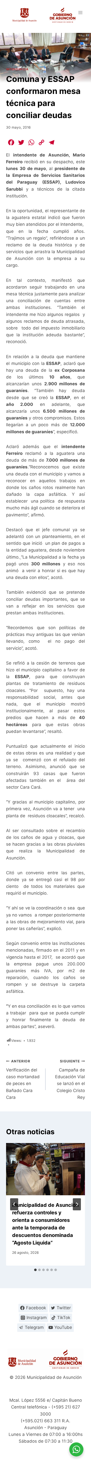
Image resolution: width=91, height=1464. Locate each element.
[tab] (35, 1270)
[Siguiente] (77, 1204)
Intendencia (17, 69)
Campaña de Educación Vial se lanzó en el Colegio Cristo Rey (70, 1079)
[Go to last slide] (14, 1204)
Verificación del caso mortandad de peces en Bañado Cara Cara (23, 1079)
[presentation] (45, 1169)
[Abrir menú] (80, 12)
